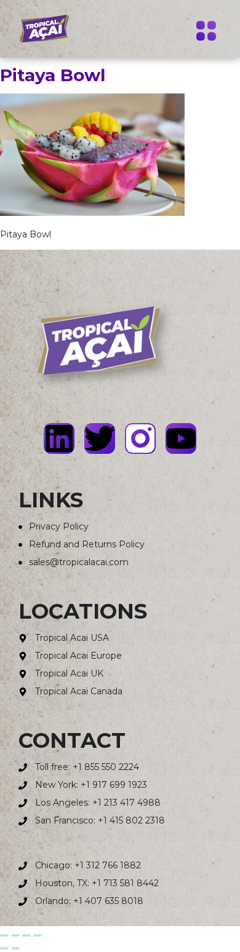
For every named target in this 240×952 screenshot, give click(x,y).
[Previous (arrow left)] (4, 948)
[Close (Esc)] (37, 935)
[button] (206, 32)
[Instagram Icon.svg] (140, 438)
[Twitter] (99, 438)
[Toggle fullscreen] (15, 935)
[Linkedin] (59, 438)
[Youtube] (181, 438)
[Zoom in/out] (4, 935)
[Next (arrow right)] (15, 948)
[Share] (26, 935)
